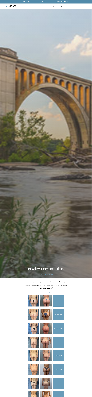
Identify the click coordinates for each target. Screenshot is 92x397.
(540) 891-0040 (26, 1)
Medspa (44, 6)
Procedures (35, 6)
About (76, 6)
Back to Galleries (41, 292)
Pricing (52, 6)
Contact (84, 6)
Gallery (60, 6)
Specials (68, 6)
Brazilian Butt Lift (29, 281)
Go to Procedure (50, 292)
